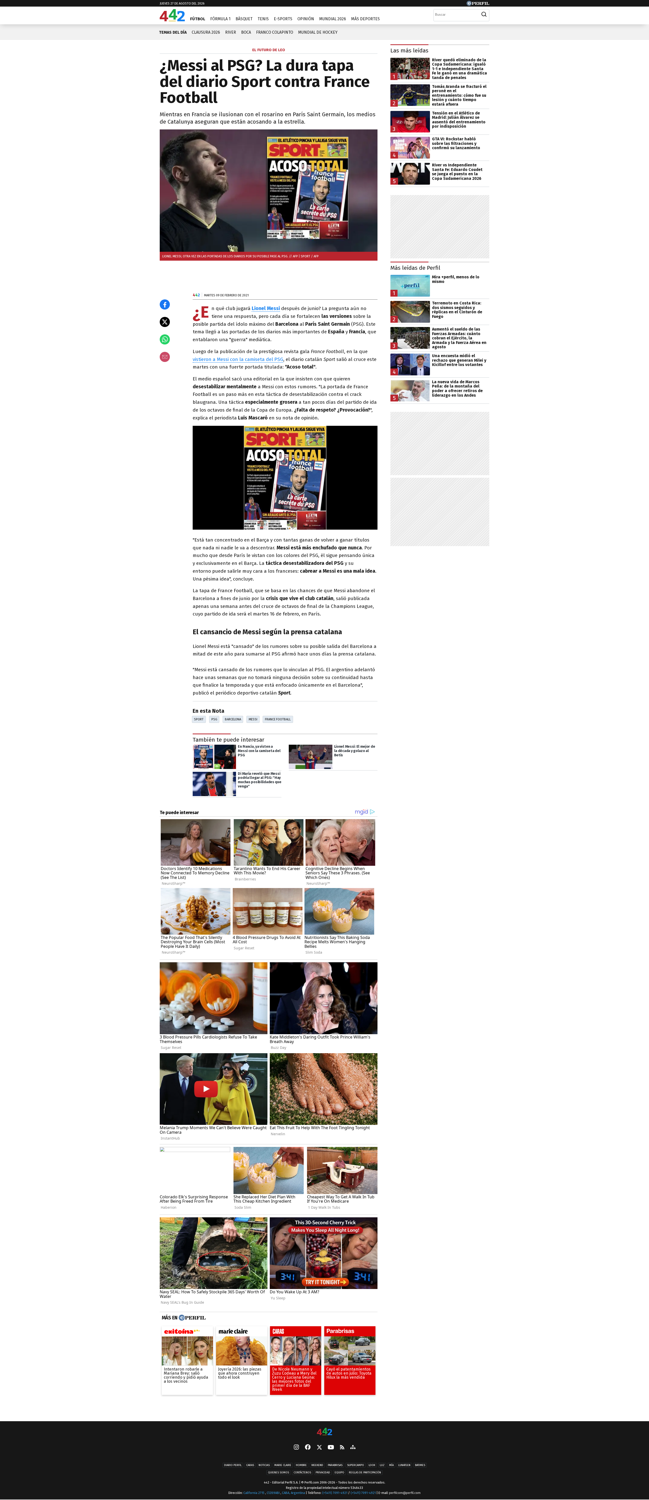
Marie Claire (282, 1465)
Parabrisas (335, 1465)
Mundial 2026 (332, 18)
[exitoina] (187, 1332)
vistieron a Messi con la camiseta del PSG (238, 359)
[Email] (165, 357)
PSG (214, 719)
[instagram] (296, 1448)
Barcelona (233, 719)
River (230, 32)
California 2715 (254, 1493)
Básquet (244, 18)
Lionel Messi (266, 308)
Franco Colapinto (274, 32)
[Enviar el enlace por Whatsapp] (165, 339)
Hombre (301, 1465)
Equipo (339, 1472)
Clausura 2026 (206, 32)
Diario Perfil (233, 1465)
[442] (324, 1432)
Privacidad (323, 1472)
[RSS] (342, 1447)
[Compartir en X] (165, 322)
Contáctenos (302, 1472)
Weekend (317, 1465)
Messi (253, 719)
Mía (391, 1465)
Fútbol (197, 18)
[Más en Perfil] (191, 1318)
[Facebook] (308, 1448)
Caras (250, 1465)
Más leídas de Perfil (415, 267)
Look (372, 1465)
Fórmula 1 (220, 18)
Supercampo (355, 1465)
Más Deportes (365, 18)
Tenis (263, 18)
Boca (246, 32)
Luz (382, 1465)
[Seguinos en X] (319, 1448)
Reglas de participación (365, 1472)
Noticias (264, 1465)
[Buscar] (484, 14)
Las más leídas (409, 50)
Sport (199, 719)
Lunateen (404, 1465)
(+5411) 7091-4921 (334, 1493)
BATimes (420, 1465)
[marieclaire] (241, 1332)
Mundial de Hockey (317, 32)
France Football (278, 719)
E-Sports (283, 18)
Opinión (305, 18)
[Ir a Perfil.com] (477, 4)
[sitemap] (352, 1447)
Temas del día (173, 32)
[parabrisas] (349, 1332)
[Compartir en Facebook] (165, 304)
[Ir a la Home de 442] (172, 19)
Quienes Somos (278, 1472)
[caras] (295, 1332)
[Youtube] (331, 1447)
